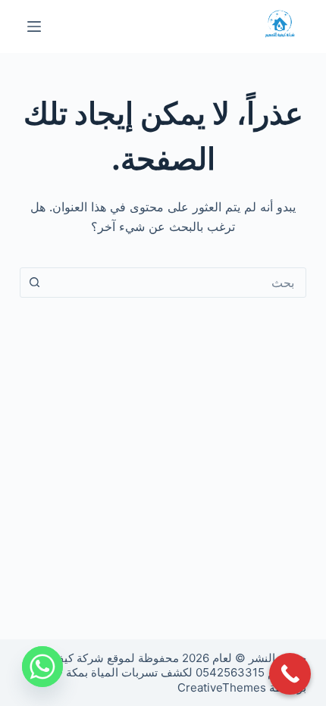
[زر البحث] (34, 282)
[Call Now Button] (290, 674)
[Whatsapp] (42, 666)
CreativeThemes (221, 687)
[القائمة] (34, 26)
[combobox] (177, 282)
